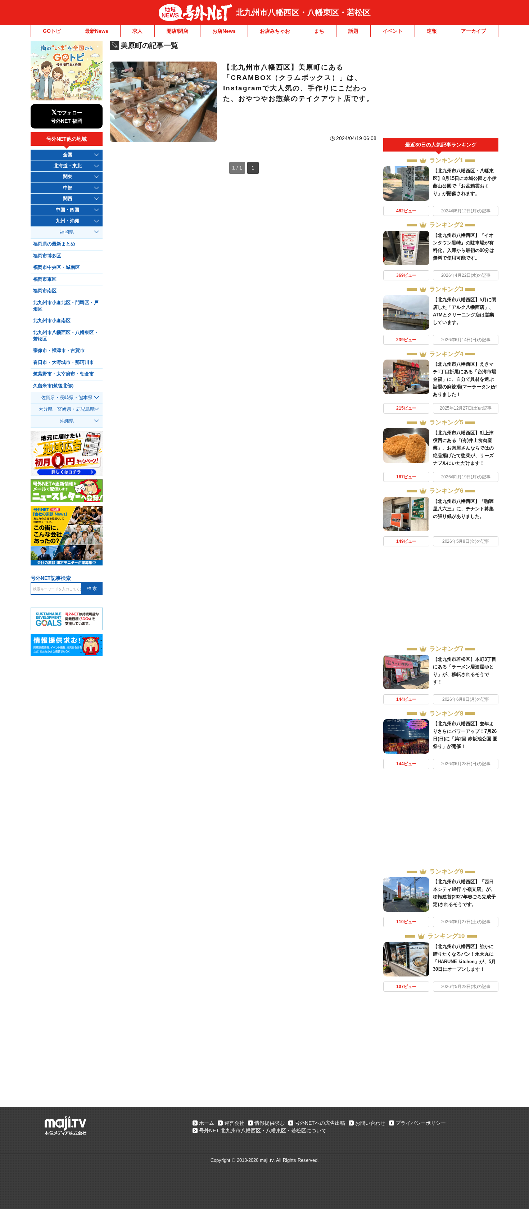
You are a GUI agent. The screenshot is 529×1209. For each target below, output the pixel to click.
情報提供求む (269, 1123)
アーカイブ (473, 31)
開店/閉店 (177, 31)
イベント (393, 31)
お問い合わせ (370, 1123)
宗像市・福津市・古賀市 (59, 350)
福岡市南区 (44, 290)
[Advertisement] (440, 89)
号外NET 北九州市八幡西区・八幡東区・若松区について (262, 1130)
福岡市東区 (44, 279)
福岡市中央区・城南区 (56, 267)
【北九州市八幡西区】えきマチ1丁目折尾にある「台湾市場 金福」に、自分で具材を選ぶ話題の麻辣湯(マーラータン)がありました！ (465, 379)
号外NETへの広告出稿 (320, 1123)
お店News (224, 31)
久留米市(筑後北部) (53, 385)
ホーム (206, 1123)
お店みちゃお (275, 31)
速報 (432, 31)
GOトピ (52, 31)
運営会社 (234, 1123)
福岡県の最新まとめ (54, 244)
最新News (96, 31)
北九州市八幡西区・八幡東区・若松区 (303, 12)
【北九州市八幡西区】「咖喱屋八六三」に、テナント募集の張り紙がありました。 (463, 509)
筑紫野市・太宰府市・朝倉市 (63, 373)
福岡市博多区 (47, 255)
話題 (353, 31)
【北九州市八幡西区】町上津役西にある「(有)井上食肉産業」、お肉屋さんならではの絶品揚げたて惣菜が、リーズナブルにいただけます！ (463, 448)
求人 (137, 31)
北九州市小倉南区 (52, 320)
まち (319, 31)
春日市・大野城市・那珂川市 (63, 362)
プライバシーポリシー (420, 1123)
